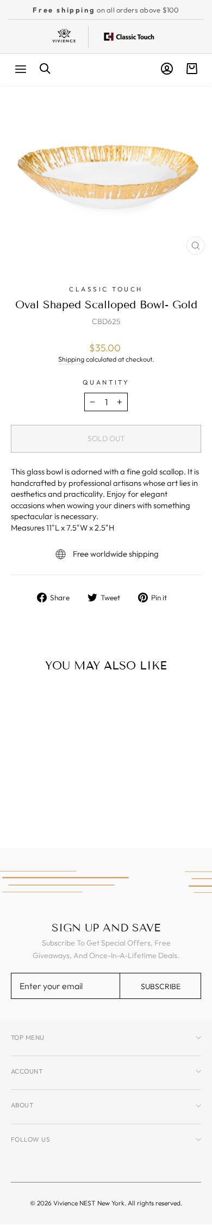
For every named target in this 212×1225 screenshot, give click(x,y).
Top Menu (28, 1037)
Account (26, 1071)
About (22, 1105)
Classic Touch (106, 289)
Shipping (71, 359)
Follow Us (30, 1139)
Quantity (106, 382)
